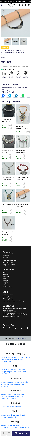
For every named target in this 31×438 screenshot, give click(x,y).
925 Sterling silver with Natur (22, 206)
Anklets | (11, 359)
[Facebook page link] (3, 328)
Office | (3, 417)
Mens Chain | (16, 415)
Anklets (5, 285)
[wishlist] (22, 5)
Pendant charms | (7, 396)
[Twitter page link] (21, 328)
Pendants (6, 277)
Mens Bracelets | (19, 382)
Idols (4, 279)
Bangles (5, 283)
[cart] (28, 5)
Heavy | (9, 417)
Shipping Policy (8, 299)
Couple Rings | (6, 372)
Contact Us (6, 257)
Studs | (16, 359)
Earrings (5, 281)
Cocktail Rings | (6, 361)
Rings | (3, 357)
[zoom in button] (3, 11)
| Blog (28, 1)
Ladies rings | (5, 370)
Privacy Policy (7, 297)
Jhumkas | (5, 427)
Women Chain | (6, 415)
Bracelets (6, 275)
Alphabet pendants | (8, 399)
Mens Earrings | (18, 425)
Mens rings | (14, 370)
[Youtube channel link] (15, 328)
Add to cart (22, 433)
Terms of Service (8, 295)
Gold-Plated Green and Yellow (8, 206)
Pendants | (16, 357)
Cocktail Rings (7, 287)
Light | (14, 417)
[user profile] (25, 5)
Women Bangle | (6, 407)
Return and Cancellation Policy (13, 301)
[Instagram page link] (9, 328)
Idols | (22, 357)
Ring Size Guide (8, 263)
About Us (6, 255)
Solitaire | (4, 374)
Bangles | (4, 359)
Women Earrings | (7, 425)
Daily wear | (25, 427)
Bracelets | (9, 357)
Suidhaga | (17, 427)
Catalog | (3, 1)
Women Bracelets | (7, 382)
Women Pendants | (7, 394)
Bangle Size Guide (9, 265)
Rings (4, 273)
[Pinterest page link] (27, 328)
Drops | (11, 427)
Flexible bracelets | (14, 384)
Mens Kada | (16, 407)
